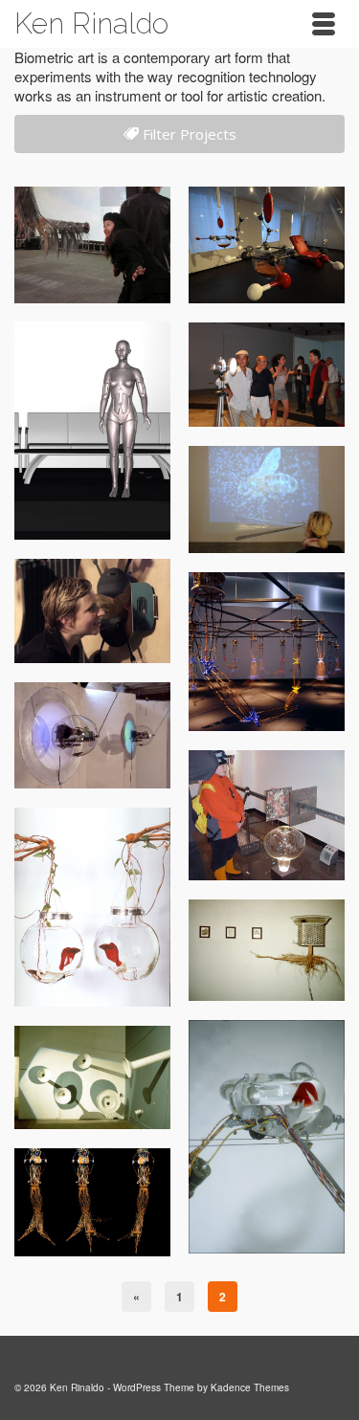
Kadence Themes (250, 1387)
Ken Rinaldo (91, 23)
